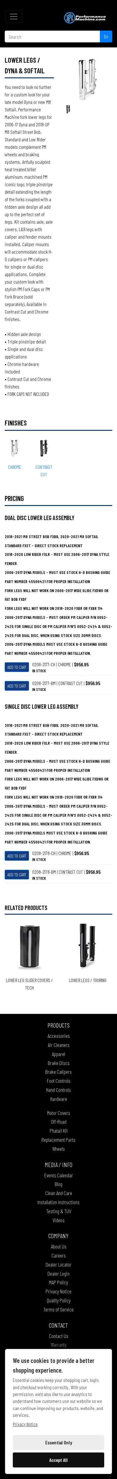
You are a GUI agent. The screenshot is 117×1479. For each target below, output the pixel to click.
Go (106, 36)
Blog (58, 1184)
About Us (58, 1246)
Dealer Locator (58, 1264)
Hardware (58, 1099)
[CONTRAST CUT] (68, 108)
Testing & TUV (58, 1211)
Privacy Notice (58, 1291)
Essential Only (58, 1442)
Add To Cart (16, 667)
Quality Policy (59, 1300)
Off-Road (58, 1121)
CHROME (14, 467)
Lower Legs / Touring (87, 980)
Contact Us (58, 1336)
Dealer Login (58, 1273)
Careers (58, 1255)
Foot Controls (59, 1081)
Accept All (58, 1460)
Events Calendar (58, 1175)
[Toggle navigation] (13, 16)
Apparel (58, 1054)
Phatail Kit (59, 1130)
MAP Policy (58, 1282)
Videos (58, 1220)
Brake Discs (59, 1063)
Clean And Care (58, 1193)
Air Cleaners (59, 1045)
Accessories (58, 1036)
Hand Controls (58, 1090)
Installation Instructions (58, 1202)
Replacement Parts (58, 1139)
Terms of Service (58, 1309)
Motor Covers (58, 1113)
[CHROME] (88, 79)
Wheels (58, 1149)
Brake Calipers (58, 1071)
